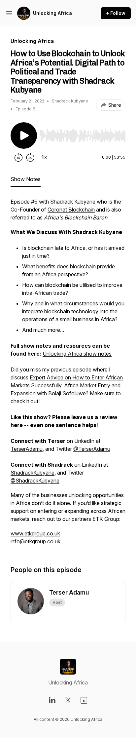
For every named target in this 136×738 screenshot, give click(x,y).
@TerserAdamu (91, 449)
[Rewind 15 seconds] (18, 157)
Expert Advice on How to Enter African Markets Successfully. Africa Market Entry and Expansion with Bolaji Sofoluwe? (67, 385)
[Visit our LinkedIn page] (52, 700)
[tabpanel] (68, 375)
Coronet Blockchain (71, 209)
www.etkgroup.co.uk (35, 533)
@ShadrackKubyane (35, 480)
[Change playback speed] (44, 157)
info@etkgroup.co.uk (35, 541)
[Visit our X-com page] (68, 700)
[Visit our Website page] (84, 700)
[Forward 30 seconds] (30, 157)
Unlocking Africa (52, 13)
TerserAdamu (27, 449)
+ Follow (115, 13)
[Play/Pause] (24, 135)
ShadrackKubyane (32, 472)
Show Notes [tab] (26, 179)
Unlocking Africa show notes (77, 353)
